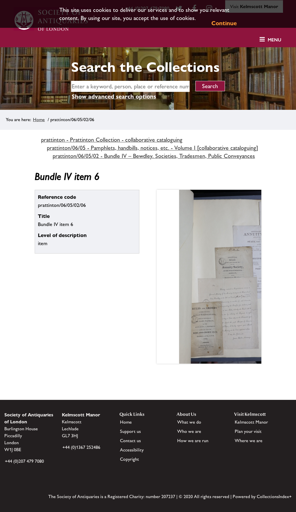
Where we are (248, 440)
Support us (130, 431)
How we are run (192, 440)
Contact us (130, 440)
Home (39, 119)
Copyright (129, 459)
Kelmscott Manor (251, 422)
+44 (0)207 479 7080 (24, 461)
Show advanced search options (114, 96)
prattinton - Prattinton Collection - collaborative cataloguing (111, 139)
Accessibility (132, 450)
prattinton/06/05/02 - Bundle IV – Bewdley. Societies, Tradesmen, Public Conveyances (154, 155)
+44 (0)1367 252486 (81, 447)
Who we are (189, 431)
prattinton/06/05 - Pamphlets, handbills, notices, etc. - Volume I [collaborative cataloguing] (152, 147)
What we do (189, 422)
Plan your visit (248, 431)
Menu (274, 40)
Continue (224, 23)
